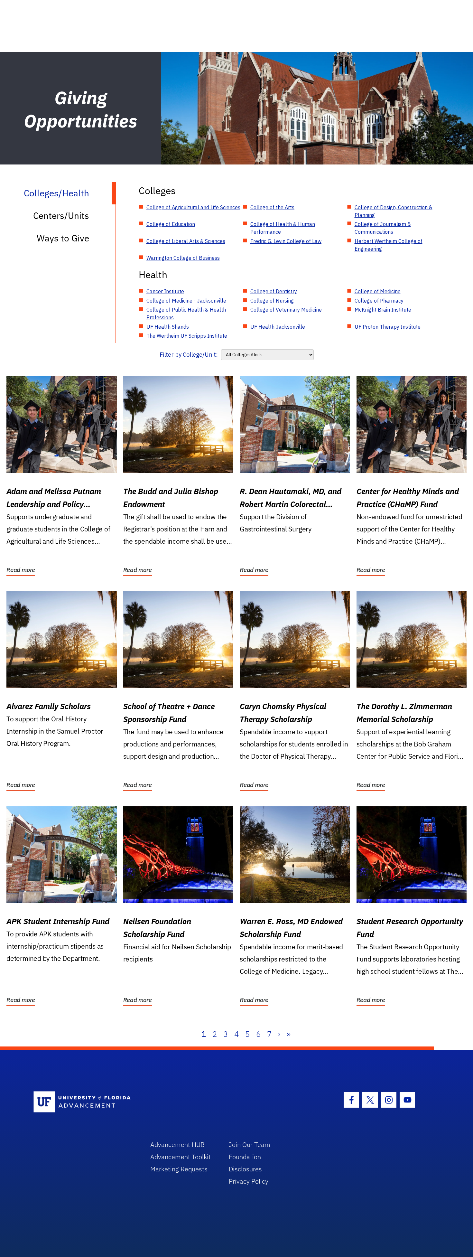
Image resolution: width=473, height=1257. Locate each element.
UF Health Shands (167, 327)
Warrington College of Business (183, 258)
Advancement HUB (177, 1144)
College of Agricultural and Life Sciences (193, 207)
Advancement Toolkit (180, 1156)
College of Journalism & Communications (383, 228)
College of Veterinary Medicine (286, 309)
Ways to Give (63, 238)
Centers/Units (61, 215)
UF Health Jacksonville (277, 327)
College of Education (170, 224)
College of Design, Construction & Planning (393, 211)
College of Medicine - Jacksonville (186, 300)
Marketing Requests (179, 1169)
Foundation (245, 1156)
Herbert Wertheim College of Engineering (388, 245)
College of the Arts (272, 207)
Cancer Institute (165, 291)
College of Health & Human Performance (282, 228)
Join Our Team (249, 1144)
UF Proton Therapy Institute (388, 327)
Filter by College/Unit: (189, 354)
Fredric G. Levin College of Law (285, 241)
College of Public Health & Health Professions (186, 313)
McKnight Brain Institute (383, 309)
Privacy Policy (248, 1181)
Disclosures (245, 1169)
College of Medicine (378, 291)
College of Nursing (272, 300)
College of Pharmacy (379, 300)
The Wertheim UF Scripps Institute (186, 336)
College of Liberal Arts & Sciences (185, 241)
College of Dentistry (273, 291)
